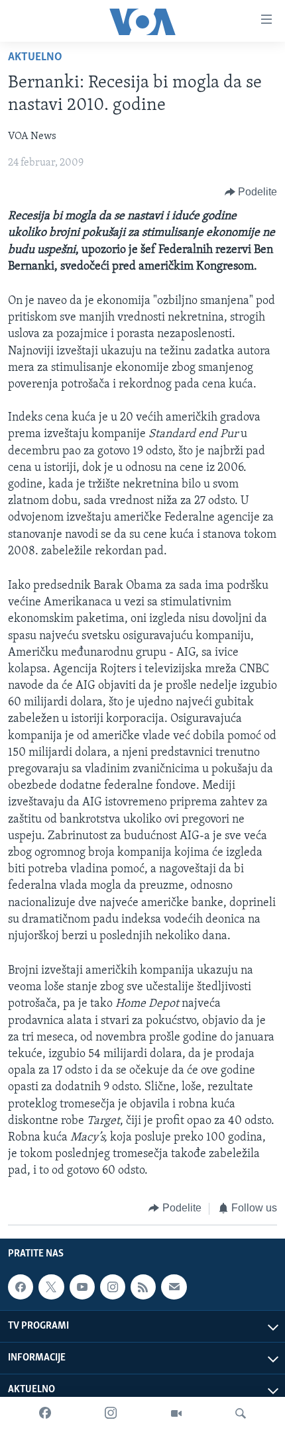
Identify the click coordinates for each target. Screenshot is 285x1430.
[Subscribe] (173, 1287)
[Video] (176, 1413)
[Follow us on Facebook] (20, 1287)
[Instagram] (110, 1413)
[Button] (251, 192)
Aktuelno (35, 58)
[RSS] (143, 1287)
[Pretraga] (240, 1413)
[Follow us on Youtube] (82, 1287)
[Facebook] (45, 1413)
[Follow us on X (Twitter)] (51, 1287)
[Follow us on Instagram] (112, 1287)
